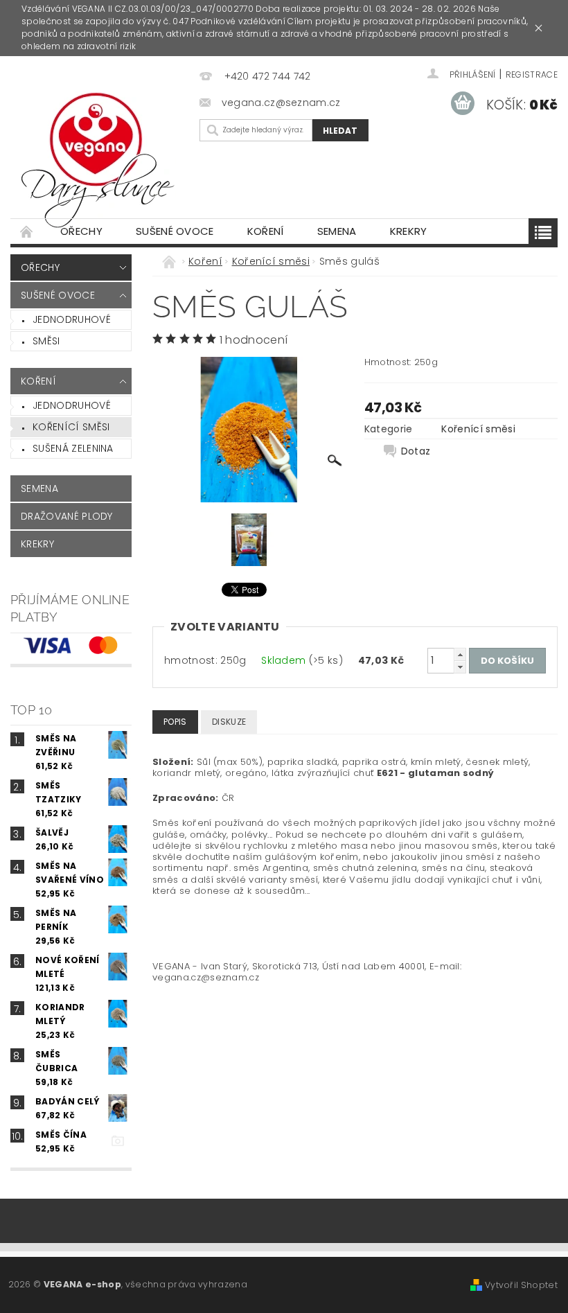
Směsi (46, 341)
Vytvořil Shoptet (521, 1285)
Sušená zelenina (73, 448)
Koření (265, 231)
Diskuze (229, 722)
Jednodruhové (72, 319)
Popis (175, 722)
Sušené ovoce (175, 231)
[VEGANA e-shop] (104, 157)
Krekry (408, 231)
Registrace (532, 74)
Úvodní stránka (27, 231)
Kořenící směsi (71, 427)
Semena (337, 231)
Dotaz (416, 451)
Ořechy (81, 231)
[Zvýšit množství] (460, 654)
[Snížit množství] (460, 666)
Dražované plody (67, 516)
